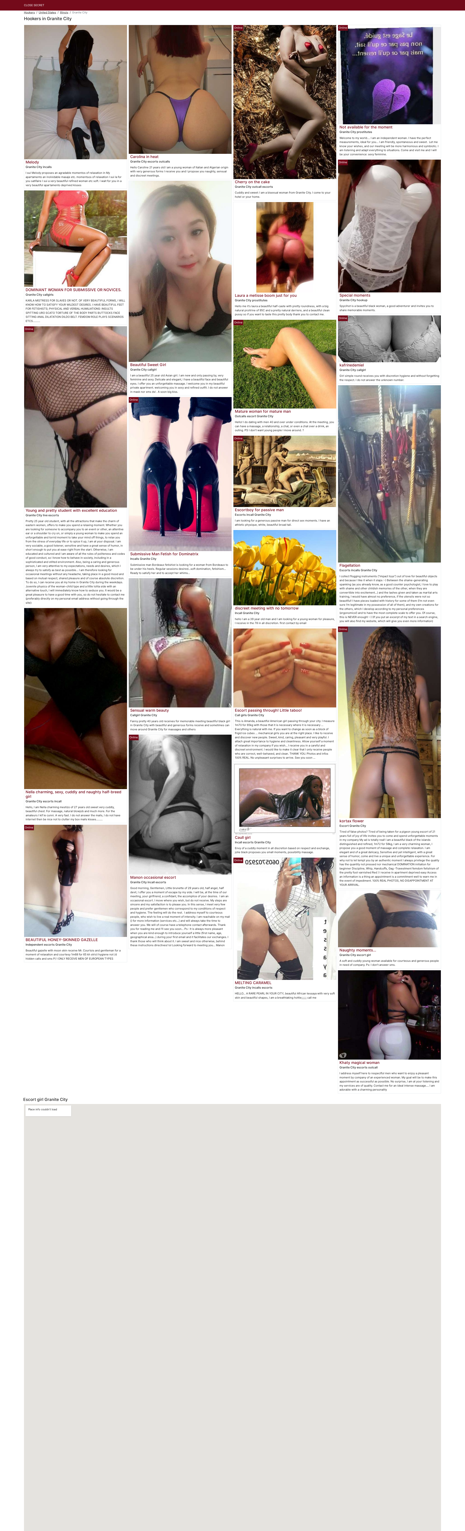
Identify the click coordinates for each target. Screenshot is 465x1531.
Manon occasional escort (153, 877)
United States (47, 12)
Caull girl (242, 837)
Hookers (29, 12)
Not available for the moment (366, 127)
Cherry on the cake (252, 182)
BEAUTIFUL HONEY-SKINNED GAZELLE (62, 939)
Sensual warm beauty (149, 710)
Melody (32, 162)
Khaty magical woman (359, 1062)
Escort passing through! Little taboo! (268, 710)
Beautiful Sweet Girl (148, 364)
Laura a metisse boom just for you (266, 295)
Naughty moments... (357, 950)
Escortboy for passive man (259, 510)
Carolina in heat (144, 156)
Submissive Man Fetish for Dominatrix (164, 554)
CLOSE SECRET (34, 5)
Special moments (354, 295)
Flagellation (349, 565)
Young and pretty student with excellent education (71, 510)
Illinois (64, 12)
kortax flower (351, 821)
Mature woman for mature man (263, 411)
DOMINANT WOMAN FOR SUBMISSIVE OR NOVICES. (74, 290)
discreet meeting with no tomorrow (267, 608)
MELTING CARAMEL (253, 982)
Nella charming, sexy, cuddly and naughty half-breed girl (73, 794)
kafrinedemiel (351, 365)
